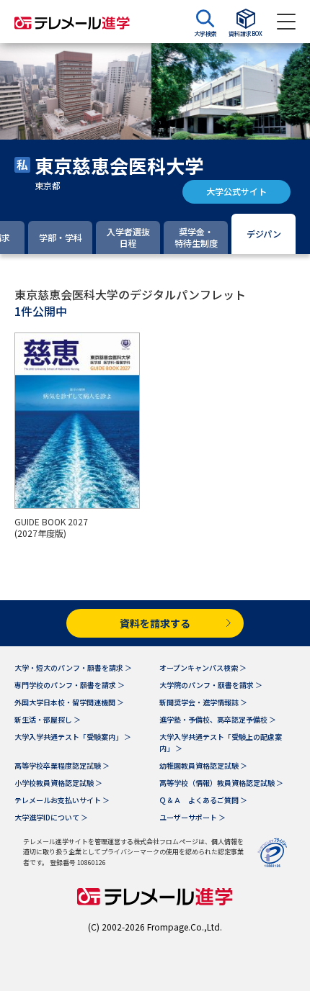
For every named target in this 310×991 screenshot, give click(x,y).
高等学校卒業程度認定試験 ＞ (62, 765)
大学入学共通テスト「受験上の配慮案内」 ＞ (220, 742)
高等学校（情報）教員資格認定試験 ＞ (221, 782)
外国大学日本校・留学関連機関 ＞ (69, 702)
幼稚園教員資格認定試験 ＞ (203, 765)
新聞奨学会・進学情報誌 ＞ (203, 702)
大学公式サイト (236, 191)
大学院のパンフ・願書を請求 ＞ (210, 684)
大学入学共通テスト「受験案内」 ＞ (72, 736)
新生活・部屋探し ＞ (47, 719)
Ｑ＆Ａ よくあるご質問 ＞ (203, 800)
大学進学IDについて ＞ (51, 817)
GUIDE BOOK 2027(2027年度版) (51, 527)
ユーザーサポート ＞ (192, 817)
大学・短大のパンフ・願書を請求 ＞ (73, 667)
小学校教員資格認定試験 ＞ (58, 782)
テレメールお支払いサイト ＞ (62, 800)
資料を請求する (155, 623)
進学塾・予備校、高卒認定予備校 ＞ (217, 719)
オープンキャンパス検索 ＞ (203, 667)
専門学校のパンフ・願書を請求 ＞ (69, 684)
